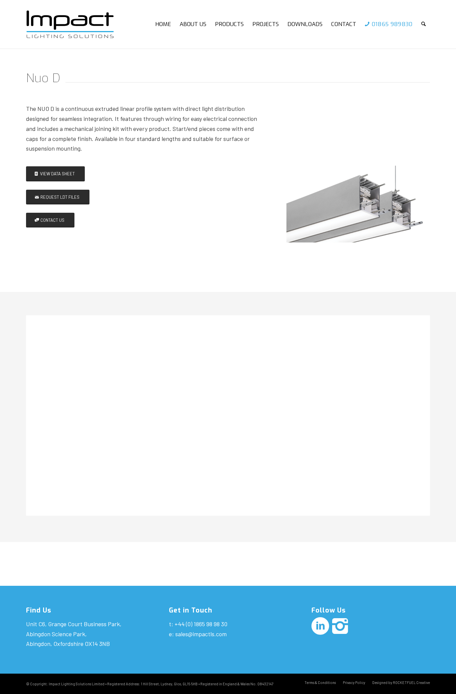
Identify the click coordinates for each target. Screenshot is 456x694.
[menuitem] (163, 24)
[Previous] (301, 172)
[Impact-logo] (75, 24)
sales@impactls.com (201, 634)
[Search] (423, 24)
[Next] (412, 172)
